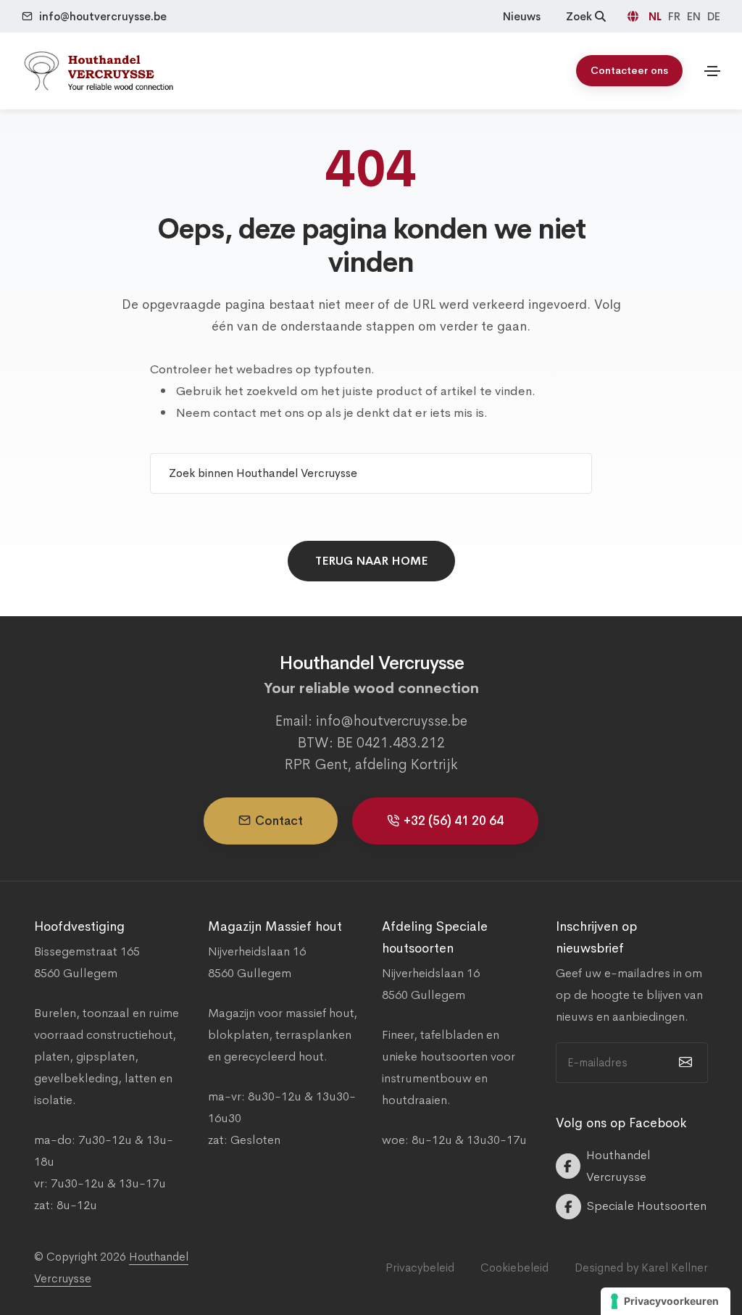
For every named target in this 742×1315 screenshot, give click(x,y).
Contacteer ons (629, 70)
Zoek (580, 16)
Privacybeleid (419, 1267)
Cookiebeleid (514, 1267)
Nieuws (522, 16)
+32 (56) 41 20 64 (454, 821)
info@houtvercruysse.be (103, 16)
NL (656, 16)
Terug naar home (371, 560)
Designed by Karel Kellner (641, 1267)
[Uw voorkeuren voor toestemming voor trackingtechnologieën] (665, 1301)
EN (695, 16)
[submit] (683, 1062)
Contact (279, 821)
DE (713, 16)
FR (675, 16)
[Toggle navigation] (712, 71)
